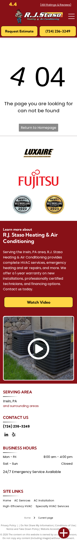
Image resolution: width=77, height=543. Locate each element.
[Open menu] (71, 16)
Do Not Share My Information (37, 525)
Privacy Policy (8, 525)
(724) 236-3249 (16, 426)
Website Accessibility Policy (56, 528)
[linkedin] (6, 435)
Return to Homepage (38, 127)
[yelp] (13, 435)
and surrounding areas (21, 406)
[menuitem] (8, 501)
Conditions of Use (65, 525)
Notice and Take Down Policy (22, 528)
